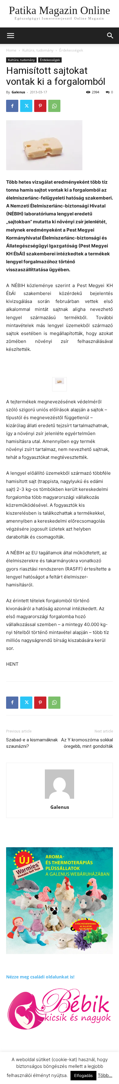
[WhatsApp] (54, 106)
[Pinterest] (40, 106)
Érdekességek (71, 50)
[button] (110, 35)
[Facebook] (12, 106)
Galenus (18, 92)
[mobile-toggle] (10, 35)
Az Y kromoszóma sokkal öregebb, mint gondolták (87, 743)
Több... (105, 1075)
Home (11, 50)
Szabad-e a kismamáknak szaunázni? (32, 743)
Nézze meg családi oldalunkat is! (40, 977)
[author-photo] (59, 798)
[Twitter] (26, 106)
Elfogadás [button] (83, 1075)
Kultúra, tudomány (37, 50)
